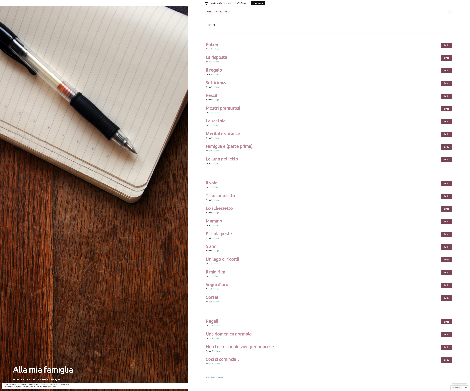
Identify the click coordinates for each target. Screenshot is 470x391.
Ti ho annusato (220, 195)
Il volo (212, 182)
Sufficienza (217, 82)
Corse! (212, 297)
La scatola (216, 120)
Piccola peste (219, 233)
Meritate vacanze (223, 133)
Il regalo (214, 69)
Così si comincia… (223, 359)
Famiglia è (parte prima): (230, 146)
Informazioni (223, 12)
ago (215, 49)
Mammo (214, 220)
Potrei (212, 44)
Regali (212, 321)
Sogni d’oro (217, 284)
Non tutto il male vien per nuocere (240, 346)
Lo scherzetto (219, 208)
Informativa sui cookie (49, 387)
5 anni (212, 246)
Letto (446, 45)
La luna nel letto (222, 158)
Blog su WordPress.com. (215, 377)
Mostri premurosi (223, 107)
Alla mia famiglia (43, 369)
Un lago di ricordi (222, 259)
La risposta (216, 57)
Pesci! (211, 95)
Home (209, 12)
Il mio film (215, 271)
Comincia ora (258, 3)
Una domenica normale (229, 333)
